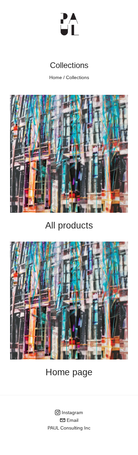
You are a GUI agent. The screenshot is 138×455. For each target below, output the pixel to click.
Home (55, 77)
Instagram (71, 412)
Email (71, 420)
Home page (69, 372)
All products (69, 225)
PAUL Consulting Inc (69, 428)
